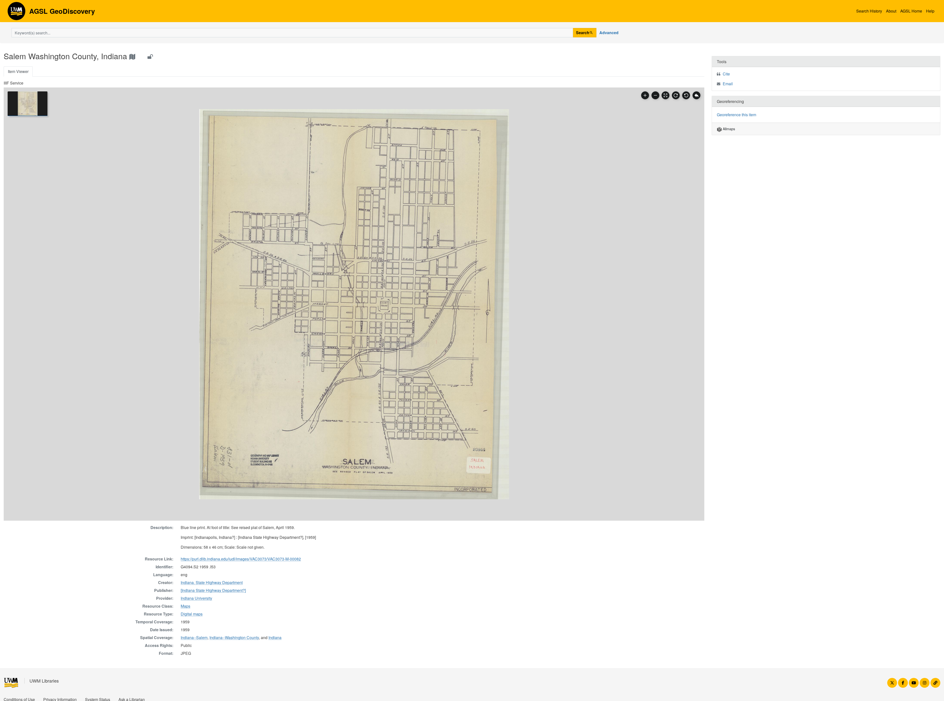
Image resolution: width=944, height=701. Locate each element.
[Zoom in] (645, 95)
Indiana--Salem (194, 637)
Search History (869, 11)
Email (728, 83)
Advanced (609, 32)
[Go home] (696, 95)
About (891, 11)
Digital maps (192, 614)
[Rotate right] (676, 95)
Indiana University (196, 598)
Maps (185, 606)
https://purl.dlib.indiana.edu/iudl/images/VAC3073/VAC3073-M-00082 (241, 559)
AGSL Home (911, 11)
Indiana (274, 637)
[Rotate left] (686, 95)
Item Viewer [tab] (18, 71)
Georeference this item (736, 114)
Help (930, 11)
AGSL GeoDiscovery (16, 12)
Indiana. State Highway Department (212, 582)
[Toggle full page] (665, 95)
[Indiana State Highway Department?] (213, 590)
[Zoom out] (655, 95)
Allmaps (728, 128)
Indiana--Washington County (234, 637)
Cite (726, 74)
